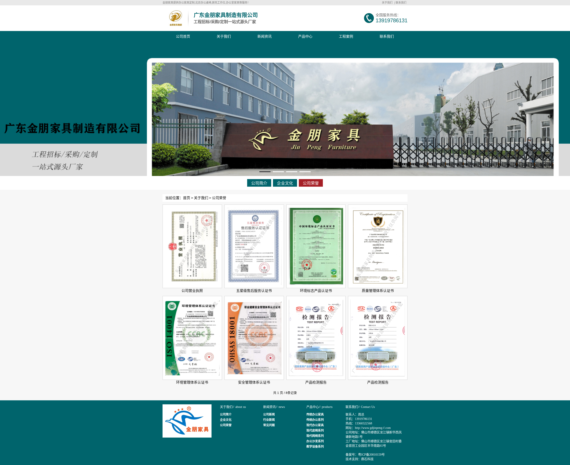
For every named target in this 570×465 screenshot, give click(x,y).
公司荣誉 (311, 183)
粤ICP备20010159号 (371, 454)
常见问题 (269, 425)
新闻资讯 (264, 36)
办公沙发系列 (315, 441)
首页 (186, 198)
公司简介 (259, 183)
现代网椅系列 (315, 435)
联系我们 (401, 2)
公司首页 (183, 36)
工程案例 (346, 36)
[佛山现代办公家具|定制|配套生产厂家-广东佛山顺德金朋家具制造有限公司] (175, 18)
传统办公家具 (315, 414)
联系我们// (353, 407)
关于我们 (387, 2)
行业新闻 (269, 419)
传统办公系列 (315, 419)
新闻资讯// (270, 407)
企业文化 (285, 183)
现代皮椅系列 (315, 430)
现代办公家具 (315, 425)
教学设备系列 (315, 446)
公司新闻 (269, 414)
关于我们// (227, 407)
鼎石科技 (367, 459)
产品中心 (305, 36)
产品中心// (313, 407)
